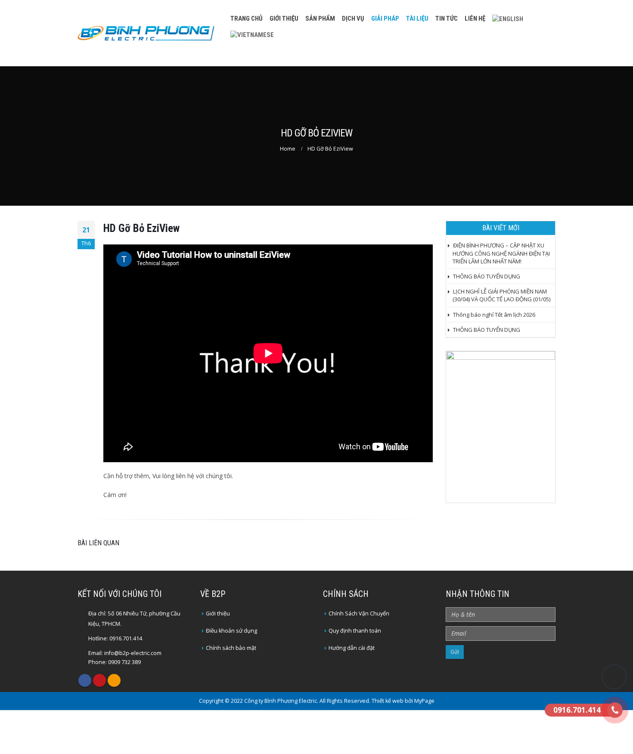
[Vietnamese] (252, 34)
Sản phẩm (320, 18)
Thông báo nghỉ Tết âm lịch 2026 (494, 314)
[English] (507, 18)
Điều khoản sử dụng (231, 630)
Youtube (99, 680)
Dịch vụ (353, 18)
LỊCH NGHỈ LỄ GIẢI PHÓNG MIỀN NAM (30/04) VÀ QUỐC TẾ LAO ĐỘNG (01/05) (501, 295)
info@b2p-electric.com (132, 653)
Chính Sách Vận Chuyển (359, 613)
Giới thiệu (284, 18)
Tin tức (446, 18)
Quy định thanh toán (355, 630)
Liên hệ (475, 18)
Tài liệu (417, 18)
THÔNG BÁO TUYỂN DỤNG (486, 276)
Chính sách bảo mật (231, 648)
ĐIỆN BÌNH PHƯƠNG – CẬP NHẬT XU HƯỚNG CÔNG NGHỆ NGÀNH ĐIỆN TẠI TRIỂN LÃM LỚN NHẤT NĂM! (501, 253)
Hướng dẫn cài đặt (352, 648)
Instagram (114, 680)
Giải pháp (385, 18)
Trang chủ (246, 18)
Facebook (84, 680)
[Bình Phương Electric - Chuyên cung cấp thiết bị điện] (146, 33)
